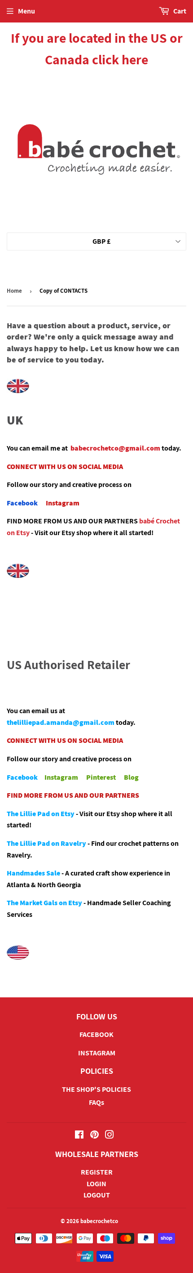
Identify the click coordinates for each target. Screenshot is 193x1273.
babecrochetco (99, 1221)
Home (14, 291)
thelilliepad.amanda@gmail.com (60, 722)
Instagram (62, 503)
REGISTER (97, 1172)
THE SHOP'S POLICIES (96, 1089)
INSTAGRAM (96, 1053)
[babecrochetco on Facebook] (79, 1135)
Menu (26, 11)
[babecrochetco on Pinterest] (94, 1135)
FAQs (96, 1102)
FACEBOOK (96, 1034)
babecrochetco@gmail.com (115, 448)
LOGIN (96, 1183)
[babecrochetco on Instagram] (109, 1135)
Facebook (22, 503)
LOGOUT (96, 1195)
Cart (179, 11)
